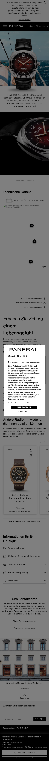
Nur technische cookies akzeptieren (24, 362)
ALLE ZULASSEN (24, 407)
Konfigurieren (23, 412)
